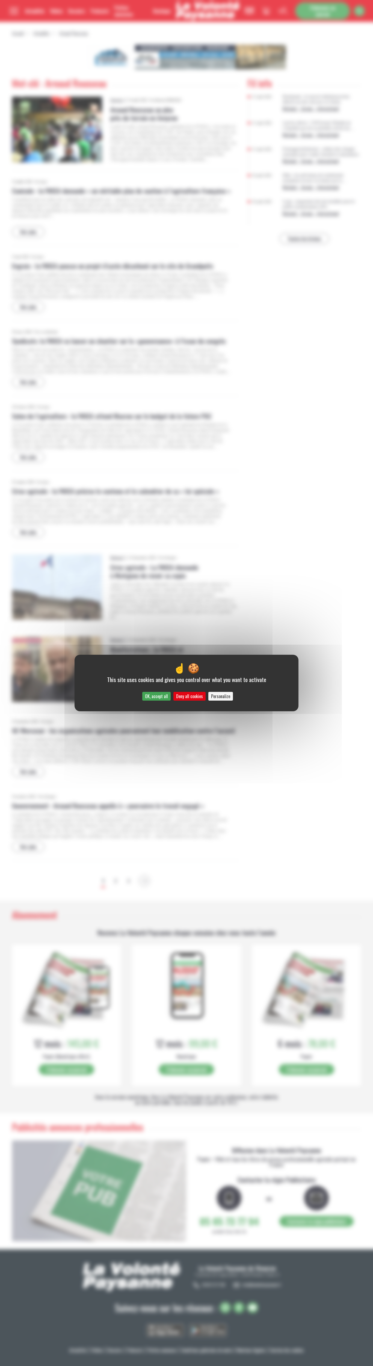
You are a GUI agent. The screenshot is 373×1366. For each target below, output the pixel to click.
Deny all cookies (189, 696)
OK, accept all (156, 696)
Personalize (220, 696)
